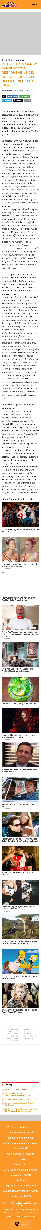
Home (4, 60)
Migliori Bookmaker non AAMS (20, 1191)
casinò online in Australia (20, 1153)
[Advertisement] (20, 34)
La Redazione (7, 91)
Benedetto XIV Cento (18, 60)
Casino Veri (20, 1164)
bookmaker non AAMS (20, 1132)
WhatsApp (25, 96)
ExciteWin (20, 1159)
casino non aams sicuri (20, 1137)
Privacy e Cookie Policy (20, 1127)
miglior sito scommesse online (20, 1143)
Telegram (7, 100)
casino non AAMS (20, 1175)
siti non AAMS (20, 1148)
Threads (19, 100)
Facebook (13, 96)
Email (28, 100)
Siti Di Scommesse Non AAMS (20, 1169)
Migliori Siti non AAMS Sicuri (21, 1185)
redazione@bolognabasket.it (23, 1217)
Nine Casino (20, 1180)
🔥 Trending (7, 1085)
